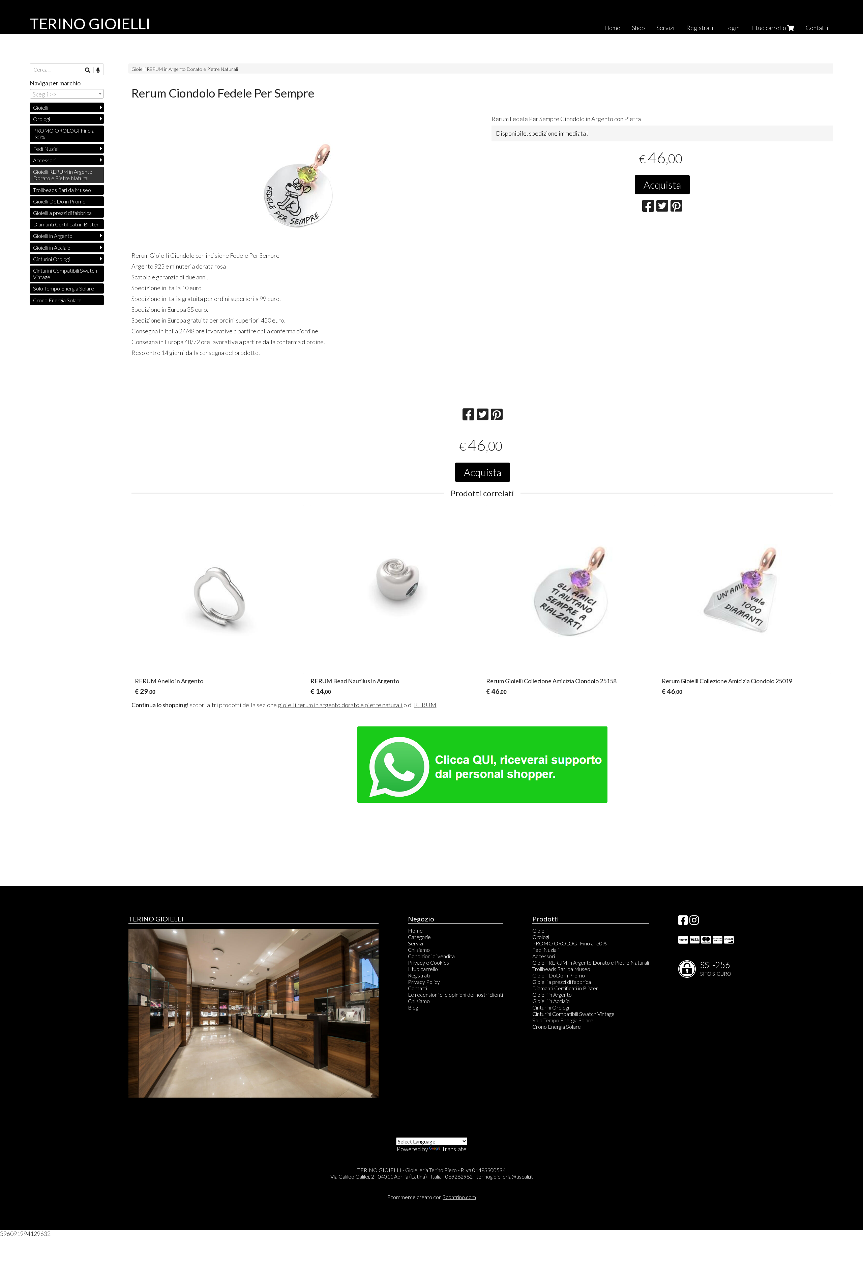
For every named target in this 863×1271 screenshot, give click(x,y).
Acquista (662, 184)
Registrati (699, 27)
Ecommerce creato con (431, 1197)
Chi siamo (419, 949)
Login (732, 27)
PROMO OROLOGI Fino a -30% (63, 133)
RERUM (425, 705)
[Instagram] (694, 922)
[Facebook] (683, 922)
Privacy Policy (424, 981)
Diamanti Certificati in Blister (66, 224)
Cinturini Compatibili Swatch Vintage (65, 273)
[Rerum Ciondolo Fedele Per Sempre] (302, 184)
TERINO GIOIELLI (90, 24)
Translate (454, 1149)
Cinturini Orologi (51, 259)
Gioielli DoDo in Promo (59, 201)
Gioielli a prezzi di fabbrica (62, 213)
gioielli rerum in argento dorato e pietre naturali (340, 705)
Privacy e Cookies (428, 962)
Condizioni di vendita (431, 956)
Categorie (419, 937)
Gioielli (40, 107)
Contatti (817, 27)
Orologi (41, 119)
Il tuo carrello (769, 27)
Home (612, 27)
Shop (638, 27)
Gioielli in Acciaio (51, 247)
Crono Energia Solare (57, 300)
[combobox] (67, 94)
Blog (413, 1007)
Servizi (666, 27)
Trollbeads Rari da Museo (62, 190)
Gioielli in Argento (52, 235)
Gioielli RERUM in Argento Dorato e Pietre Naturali (184, 69)
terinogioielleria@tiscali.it (504, 1176)
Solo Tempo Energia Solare (63, 288)
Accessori (44, 160)
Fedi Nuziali (46, 148)
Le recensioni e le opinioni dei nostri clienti (455, 994)
